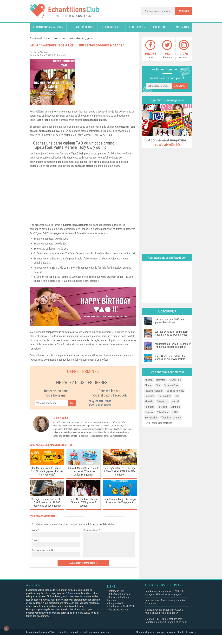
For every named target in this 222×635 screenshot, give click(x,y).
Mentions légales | (146, 632)
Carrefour (161, 380)
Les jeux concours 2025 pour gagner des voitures (170, 321)
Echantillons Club (37, 38)
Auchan (149, 380)
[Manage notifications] (6, 628)
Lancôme (149, 396)
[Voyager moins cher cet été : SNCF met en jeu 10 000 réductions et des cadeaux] (47, 495)
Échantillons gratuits (47, 27)
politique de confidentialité (99, 524)
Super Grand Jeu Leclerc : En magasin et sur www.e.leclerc (170, 358)
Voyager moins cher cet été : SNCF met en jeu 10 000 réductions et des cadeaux (47, 502)
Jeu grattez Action (118, 609)
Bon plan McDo (116, 603)
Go (71, 403)
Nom (34, 530)
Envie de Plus (171, 385)
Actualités (182, 27)
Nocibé (175, 401)
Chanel (148, 385)
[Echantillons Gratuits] (64, 17)
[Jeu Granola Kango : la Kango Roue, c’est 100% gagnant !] (120, 495)
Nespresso (162, 401)
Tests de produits (80, 27)
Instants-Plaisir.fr (154, 390)
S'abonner (180, 85)
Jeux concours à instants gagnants (77, 38)
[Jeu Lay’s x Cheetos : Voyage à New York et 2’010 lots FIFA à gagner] (120, 464)
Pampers (149, 406)
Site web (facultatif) (42, 550)
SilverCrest (163, 412)
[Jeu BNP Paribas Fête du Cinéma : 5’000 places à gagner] (83, 495)
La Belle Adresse (175, 390)
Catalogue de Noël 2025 (121, 606)
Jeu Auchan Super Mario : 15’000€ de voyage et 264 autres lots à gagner (164, 593)
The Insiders (164, 396)
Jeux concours (110, 27)
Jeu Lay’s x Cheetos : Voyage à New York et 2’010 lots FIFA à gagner (120, 471)
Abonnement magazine (167, 142)
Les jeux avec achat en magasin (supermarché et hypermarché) (171, 333)
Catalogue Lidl (116, 591)
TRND (175, 412)
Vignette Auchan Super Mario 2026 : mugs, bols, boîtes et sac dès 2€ (164, 611)
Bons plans (136, 27)
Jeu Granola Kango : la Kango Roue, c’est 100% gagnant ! (120, 500)
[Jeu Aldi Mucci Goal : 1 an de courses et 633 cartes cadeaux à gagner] (83, 464)
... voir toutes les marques (158, 422)
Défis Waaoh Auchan (119, 594)
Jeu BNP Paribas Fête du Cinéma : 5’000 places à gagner (83, 502)
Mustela (149, 401)
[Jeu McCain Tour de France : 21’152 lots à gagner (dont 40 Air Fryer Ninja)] (47, 464)
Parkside (162, 406)
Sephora (149, 412)
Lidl (177, 396)
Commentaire (91, 530)
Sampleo (175, 406)
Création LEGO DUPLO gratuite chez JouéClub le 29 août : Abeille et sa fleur (166, 620)
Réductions (159, 27)
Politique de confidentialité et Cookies (176, 632)
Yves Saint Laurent (171, 417)
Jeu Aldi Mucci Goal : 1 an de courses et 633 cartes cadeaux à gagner (83, 471)
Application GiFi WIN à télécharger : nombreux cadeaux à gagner (173, 345)
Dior (158, 385)
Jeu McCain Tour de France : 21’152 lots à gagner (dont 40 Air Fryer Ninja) (47, 471)
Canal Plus (175, 380)
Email (35, 540)
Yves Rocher (151, 417)
